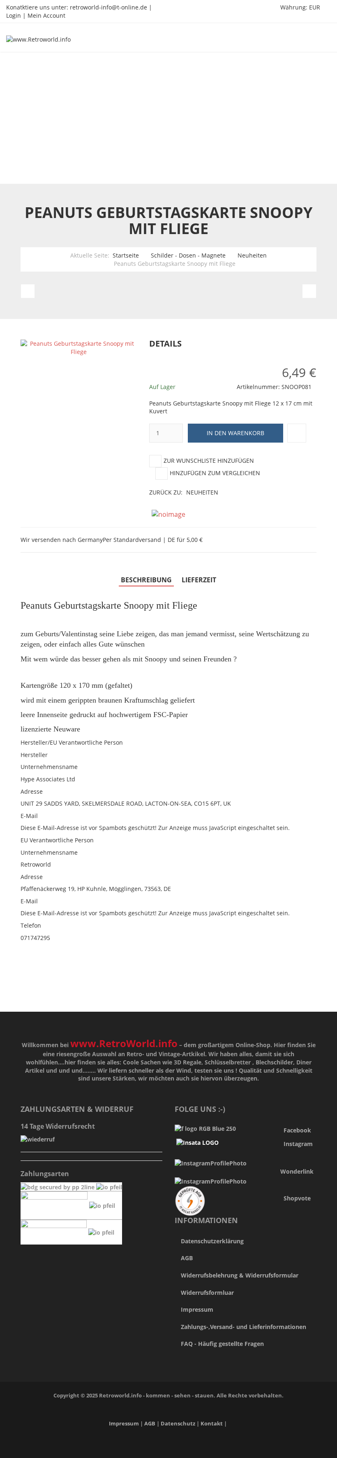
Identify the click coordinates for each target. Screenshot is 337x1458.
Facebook (297, 1130)
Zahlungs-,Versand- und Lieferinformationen (243, 1327)
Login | (17, 15)
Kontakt (212, 1423)
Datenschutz (178, 1423)
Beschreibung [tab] (146, 579)
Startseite (126, 255)
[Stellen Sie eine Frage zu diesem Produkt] (296, 433)
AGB (187, 1258)
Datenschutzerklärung (212, 1241)
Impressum (197, 1309)
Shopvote (297, 1198)
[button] (319, 344)
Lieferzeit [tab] (199, 579)
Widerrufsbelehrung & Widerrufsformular (239, 1275)
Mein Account (46, 15)
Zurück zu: (183, 492)
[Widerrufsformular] (38, 1139)
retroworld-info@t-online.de (108, 7)
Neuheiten (252, 255)
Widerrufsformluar (207, 1292)
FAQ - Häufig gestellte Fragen (222, 1344)
